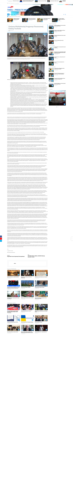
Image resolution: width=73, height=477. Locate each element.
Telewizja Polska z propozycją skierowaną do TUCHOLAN (13, 298)
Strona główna (11, 14)
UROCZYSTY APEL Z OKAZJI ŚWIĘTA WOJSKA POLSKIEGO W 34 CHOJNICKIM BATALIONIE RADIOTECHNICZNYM (60, 52)
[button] (50, 99)
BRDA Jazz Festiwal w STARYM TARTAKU (16, 19)
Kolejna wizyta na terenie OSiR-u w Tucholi (27, 297)
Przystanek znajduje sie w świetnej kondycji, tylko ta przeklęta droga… (60, 25)
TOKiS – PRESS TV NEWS (18, 10)
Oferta (14, 14)
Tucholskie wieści (59, 94)
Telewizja (34, 14)
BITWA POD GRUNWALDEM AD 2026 (58, 40)
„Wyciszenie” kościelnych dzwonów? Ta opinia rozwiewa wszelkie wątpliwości (59, 73)
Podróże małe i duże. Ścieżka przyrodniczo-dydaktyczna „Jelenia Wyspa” (59, 30)
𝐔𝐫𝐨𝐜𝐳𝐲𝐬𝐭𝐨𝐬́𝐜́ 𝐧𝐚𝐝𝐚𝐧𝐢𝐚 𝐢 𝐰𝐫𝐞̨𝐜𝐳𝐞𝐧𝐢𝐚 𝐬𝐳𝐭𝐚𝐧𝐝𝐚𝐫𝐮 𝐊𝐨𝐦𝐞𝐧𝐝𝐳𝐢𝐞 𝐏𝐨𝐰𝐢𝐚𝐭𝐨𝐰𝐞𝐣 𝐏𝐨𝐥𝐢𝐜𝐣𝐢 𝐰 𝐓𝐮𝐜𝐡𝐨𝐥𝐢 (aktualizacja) (12, 312)
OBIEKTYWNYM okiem (62, 93)
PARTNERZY (25, 14)
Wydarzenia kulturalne (38, 14)
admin (15, 263)
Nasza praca (28, 14)
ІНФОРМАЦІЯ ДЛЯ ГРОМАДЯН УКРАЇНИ (27, 322)
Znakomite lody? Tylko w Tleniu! (39, 287)
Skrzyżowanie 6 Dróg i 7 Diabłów (25, 287)
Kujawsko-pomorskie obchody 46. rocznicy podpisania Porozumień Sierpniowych (13, 287)
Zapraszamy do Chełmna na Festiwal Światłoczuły (32, 19)
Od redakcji (55, 94)
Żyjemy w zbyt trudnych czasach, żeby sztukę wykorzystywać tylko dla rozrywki (27, 332)
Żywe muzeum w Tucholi (38, 322)
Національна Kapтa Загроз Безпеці (12, 322)
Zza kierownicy (43, 14)
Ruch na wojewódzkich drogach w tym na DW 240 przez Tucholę (41, 298)
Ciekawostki (21, 14)
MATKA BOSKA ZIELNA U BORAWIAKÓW (47, 19)
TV (31, 14)
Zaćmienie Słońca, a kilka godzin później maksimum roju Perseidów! (59, 68)
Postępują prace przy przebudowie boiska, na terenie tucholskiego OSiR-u (59, 78)
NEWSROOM (17, 14)
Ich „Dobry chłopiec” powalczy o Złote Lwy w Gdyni (61, 19)
